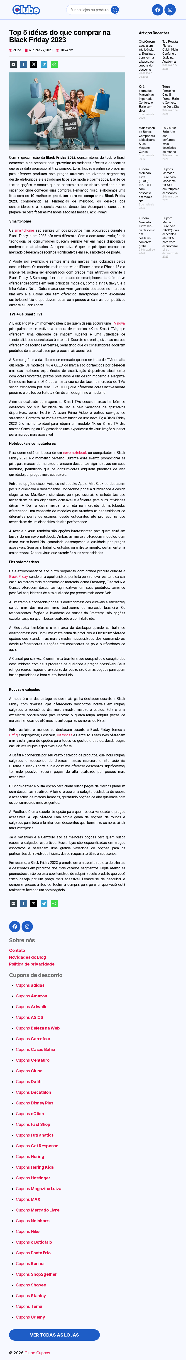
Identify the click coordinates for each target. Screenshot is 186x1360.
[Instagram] (170, 9)
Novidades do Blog (27, 957)
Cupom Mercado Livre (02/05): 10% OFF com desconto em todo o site (145, 185)
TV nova (118, 323)
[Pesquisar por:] (92, 11)
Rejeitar (153, 1351)
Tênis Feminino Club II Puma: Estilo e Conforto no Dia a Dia (170, 96)
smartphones (25, 230)
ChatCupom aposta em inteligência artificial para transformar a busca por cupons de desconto (147, 55)
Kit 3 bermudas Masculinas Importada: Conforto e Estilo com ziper (146, 98)
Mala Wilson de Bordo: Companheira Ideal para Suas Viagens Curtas (147, 140)
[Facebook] (157, 9)
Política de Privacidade (35, 1351)
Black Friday (18, 576)
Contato (17, 950)
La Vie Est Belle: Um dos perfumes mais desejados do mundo (169, 140)
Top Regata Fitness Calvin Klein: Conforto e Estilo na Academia (170, 51)
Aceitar (126, 1351)
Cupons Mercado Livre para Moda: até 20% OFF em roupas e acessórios (170, 181)
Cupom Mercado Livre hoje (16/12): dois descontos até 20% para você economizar (170, 232)
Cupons (30, 985)
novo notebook (75, 453)
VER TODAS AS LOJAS (54, 1335)
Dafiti (13, 735)
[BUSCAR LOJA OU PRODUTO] (115, 10)
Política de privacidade (31, 964)
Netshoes (64, 735)
